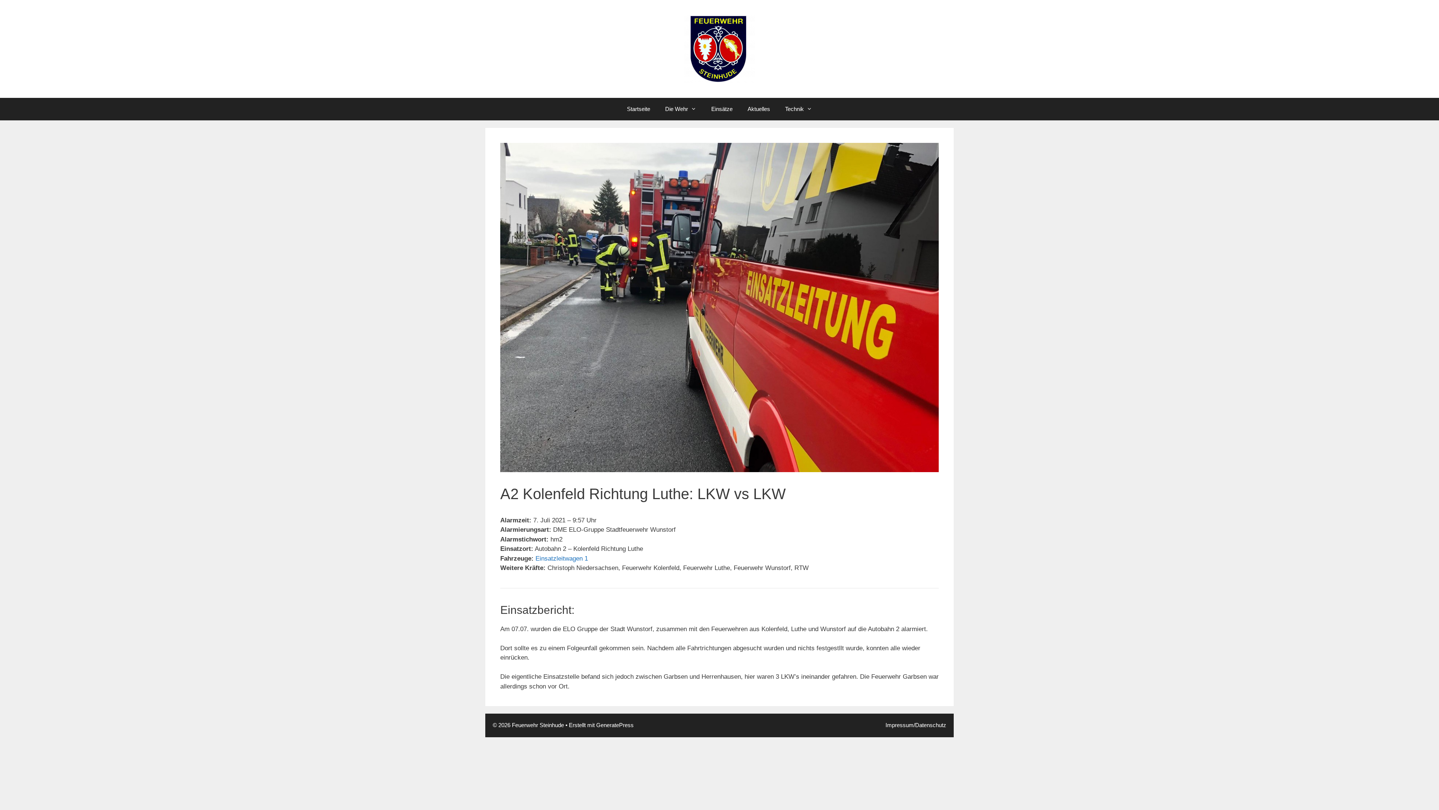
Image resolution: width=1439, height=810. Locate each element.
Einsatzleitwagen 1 (562, 558)
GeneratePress (615, 725)
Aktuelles (759, 109)
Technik (794, 109)
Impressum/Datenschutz (916, 725)
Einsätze (722, 109)
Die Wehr (676, 109)
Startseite (638, 109)
